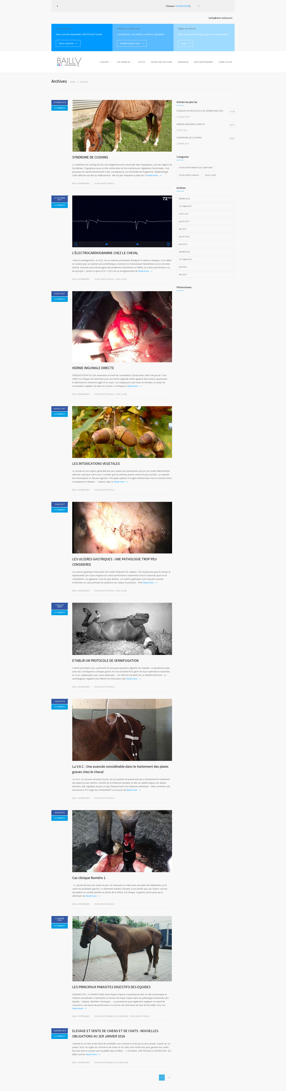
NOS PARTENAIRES (203, 62)
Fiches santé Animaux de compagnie (111, 1016)
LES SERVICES (123, 62)
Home (72, 82)
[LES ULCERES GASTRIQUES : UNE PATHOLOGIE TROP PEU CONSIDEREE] (122, 527)
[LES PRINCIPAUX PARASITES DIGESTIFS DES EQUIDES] (122, 948)
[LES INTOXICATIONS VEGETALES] (122, 432)
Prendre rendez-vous (130, 43)
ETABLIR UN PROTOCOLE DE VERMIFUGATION (105, 660)
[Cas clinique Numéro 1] (122, 841)
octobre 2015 (185, 259)
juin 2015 (183, 267)
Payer (183, 43)
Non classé (121, 279)
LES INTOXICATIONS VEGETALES (96, 463)
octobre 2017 (185, 206)
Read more (152, 175)
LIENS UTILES (225, 62)
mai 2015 (183, 274)
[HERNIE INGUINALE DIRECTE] (122, 326)
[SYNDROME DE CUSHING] (122, 126)
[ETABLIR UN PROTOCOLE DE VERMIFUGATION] (122, 629)
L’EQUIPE (104, 62)
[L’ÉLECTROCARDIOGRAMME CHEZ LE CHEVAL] (122, 221)
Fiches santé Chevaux (104, 183)
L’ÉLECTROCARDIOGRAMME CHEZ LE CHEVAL (105, 253)
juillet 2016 (184, 236)
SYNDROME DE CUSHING (90, 157)
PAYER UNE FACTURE (161, 62)
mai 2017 (183, 229)
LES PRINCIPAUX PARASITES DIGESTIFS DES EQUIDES (111, 987)
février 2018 (184, 198)
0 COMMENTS (59, 108)
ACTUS (141, 62)
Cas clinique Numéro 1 (88, 877)
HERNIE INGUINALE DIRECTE (93, 368)
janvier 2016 (184, 252)
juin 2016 (183, 244)
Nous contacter (66, 43)
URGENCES (183, 62)
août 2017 (184, 214)
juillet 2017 (184, 221)
